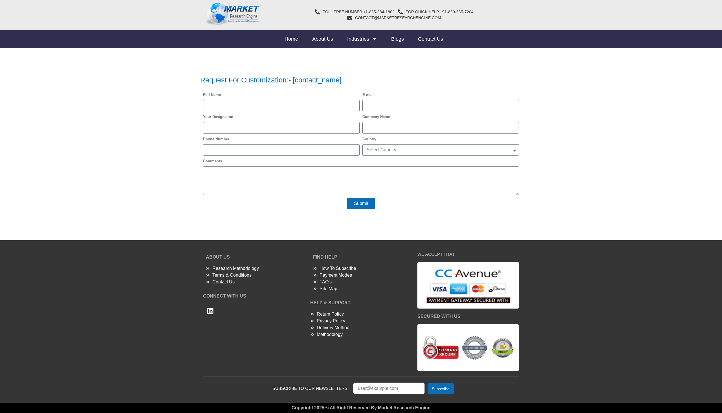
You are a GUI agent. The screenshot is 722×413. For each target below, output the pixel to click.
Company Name (376, 117)
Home (291, 39)
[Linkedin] (210, 311)
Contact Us (430, 39)
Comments (212, 161)
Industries (358, 39)
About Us (322, 39)
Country (369, 139)
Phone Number (216, 139)
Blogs (397, 39)
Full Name (212, 95)
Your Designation (218, 117)
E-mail (368, 95)
